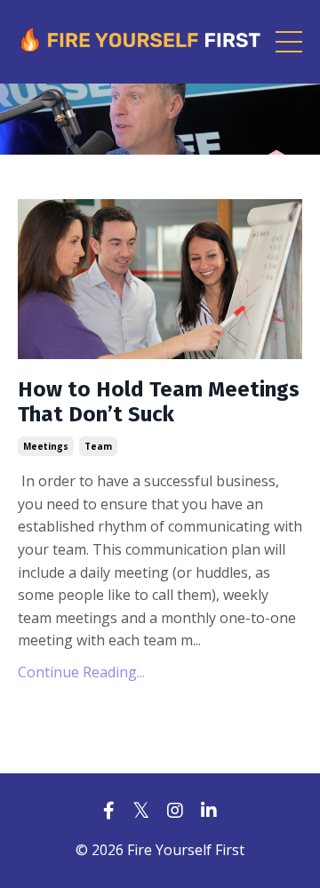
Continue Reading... (81, 672)
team (98, 446)
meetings (45, 446)
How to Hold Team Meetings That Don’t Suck (159, 402)
